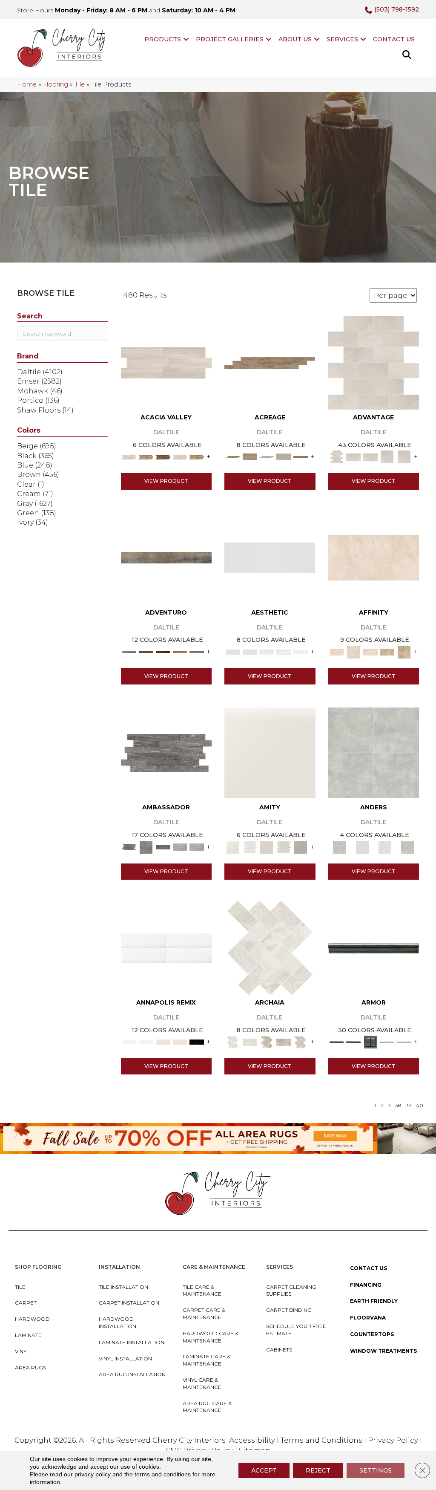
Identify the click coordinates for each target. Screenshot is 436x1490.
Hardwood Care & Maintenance (210, 1337)
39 (409, 1106)
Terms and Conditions (321, 1440)
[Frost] (362, 846)
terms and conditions (163, 1474)
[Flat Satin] (269, 557)
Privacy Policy (394, 1440)
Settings (375, 1470)
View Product (166, 481)
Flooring (55, 84)
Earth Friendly (374, 1301)
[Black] (196, 1041)
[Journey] (163, 651)
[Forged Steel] (373, 947)
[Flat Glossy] (250, 651)
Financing (366, 1285)
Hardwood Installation (117, 1322)
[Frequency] (266, 651)
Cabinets (279, 1349)
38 (398, 1106)
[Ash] (166, 362)
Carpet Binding (289, 1310)
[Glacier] (385, 846)
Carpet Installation (129, 1302)
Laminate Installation (131, 1342)
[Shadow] (408, 846)
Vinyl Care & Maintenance (202, 1383)
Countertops (372, 1334)
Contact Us (394, 39)
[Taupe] (266, 846)
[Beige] (387, 651)
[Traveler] (166, 557)
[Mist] (373, 752)
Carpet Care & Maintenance (204, 1313)
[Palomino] (269, 362)
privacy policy (93, 1474)
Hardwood (32, 1319)
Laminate (28, 1335)
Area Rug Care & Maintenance (207, 1407)
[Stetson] (300, 456)
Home (27, 84)
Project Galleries (230, 39)
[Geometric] (283, 651)
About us (295, 39)
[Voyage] (146, 651)
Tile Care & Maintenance (202, 1290)
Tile (80, 84)
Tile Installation (123, 1287)
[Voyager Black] (166, 752)
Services (342, 39)
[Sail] (166, 947)
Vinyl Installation (125, 1358)
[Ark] (146, 456)
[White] (270, 752)
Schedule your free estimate (296, 1330)
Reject (318, 1470)
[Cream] (373, 557)
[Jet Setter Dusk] (180, 846)
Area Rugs (30, 1367)
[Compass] (180, 651)
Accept (264, 1470)
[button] (186, 39)
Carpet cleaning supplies (291, 1290)
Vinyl (22, 1351)
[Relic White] (270, 947)
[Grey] (300, 846)
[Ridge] (163, 456)
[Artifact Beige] (266, 1041)
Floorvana (368, 1317)
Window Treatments (383, 1351)
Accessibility (252, 1440)
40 (419, 1106)
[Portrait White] (373, 362)
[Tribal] (300, 651)
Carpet (26, 1302)
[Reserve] (266, 456)
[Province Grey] (300, 1041)
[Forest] (196, 651)
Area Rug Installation (132, 1374)
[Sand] (163, 1041)
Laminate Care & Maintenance (206, 1360)
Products (162, 39)
